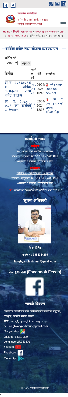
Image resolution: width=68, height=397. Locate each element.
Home (6, 31)
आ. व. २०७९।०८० (17, 35)
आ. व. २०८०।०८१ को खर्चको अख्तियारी (18, 105)
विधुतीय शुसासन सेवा (22, 31)
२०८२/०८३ (33, 89)
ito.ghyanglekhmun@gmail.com (35, 261)
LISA (62, 31)
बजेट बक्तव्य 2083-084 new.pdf (54, 89)
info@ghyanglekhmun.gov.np (28, 321)
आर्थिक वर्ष (10, 57)
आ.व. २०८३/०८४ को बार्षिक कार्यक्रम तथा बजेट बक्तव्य (18, 88)
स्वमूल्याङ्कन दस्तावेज (46, 31)
